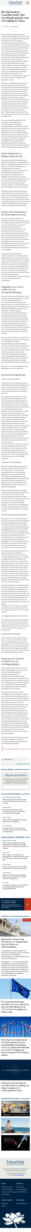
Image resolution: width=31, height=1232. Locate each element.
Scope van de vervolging (8, 1192)
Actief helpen (6, 1194)
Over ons (19, 1184)
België (4, 1206)
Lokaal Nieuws (7, 1200)
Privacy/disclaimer (22, 1203)
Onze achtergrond (22, 1189)
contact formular (18, 1175)
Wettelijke (20, 1200)
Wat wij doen (20, 1187)
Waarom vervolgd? (7, 1189)
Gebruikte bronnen (22, 1192)
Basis (3, 1184)
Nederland (5, 1203)
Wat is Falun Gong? (7, 1187)
